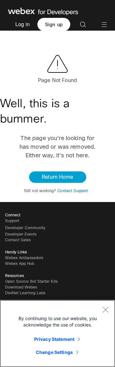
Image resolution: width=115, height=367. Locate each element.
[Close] (105, 309)
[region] (57, 333)
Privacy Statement (54, 339)
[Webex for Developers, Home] (43, 11)
